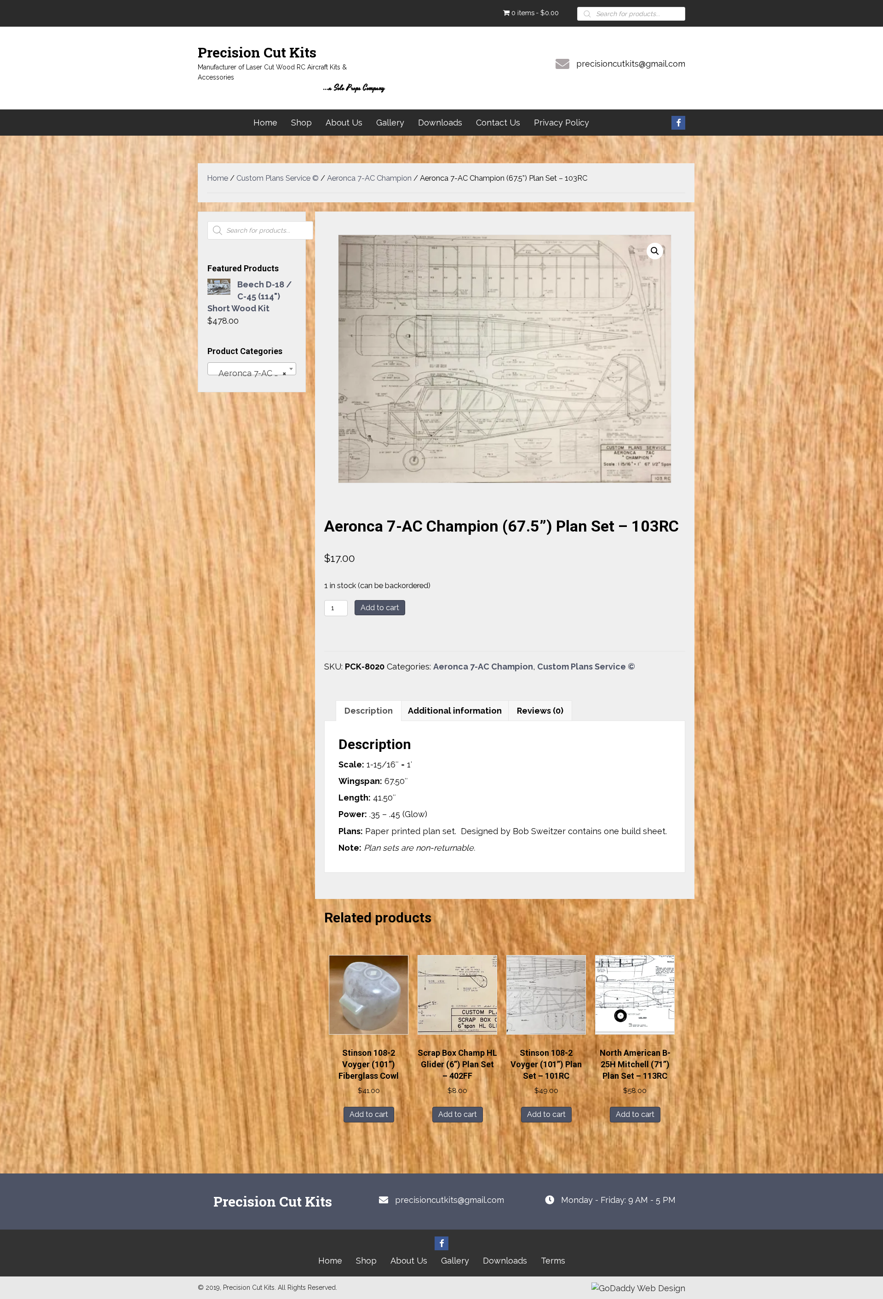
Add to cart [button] (369, 1114)
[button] (678, 123)
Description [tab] (368, 710)
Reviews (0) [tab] (540, 710)
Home (217, 178)
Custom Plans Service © (277, 178)
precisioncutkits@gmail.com (630, 64)
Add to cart (380, 607)
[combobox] (251, 368)
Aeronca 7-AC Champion (369, 178)
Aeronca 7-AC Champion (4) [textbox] (254, 373)
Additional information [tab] (455, 710)
